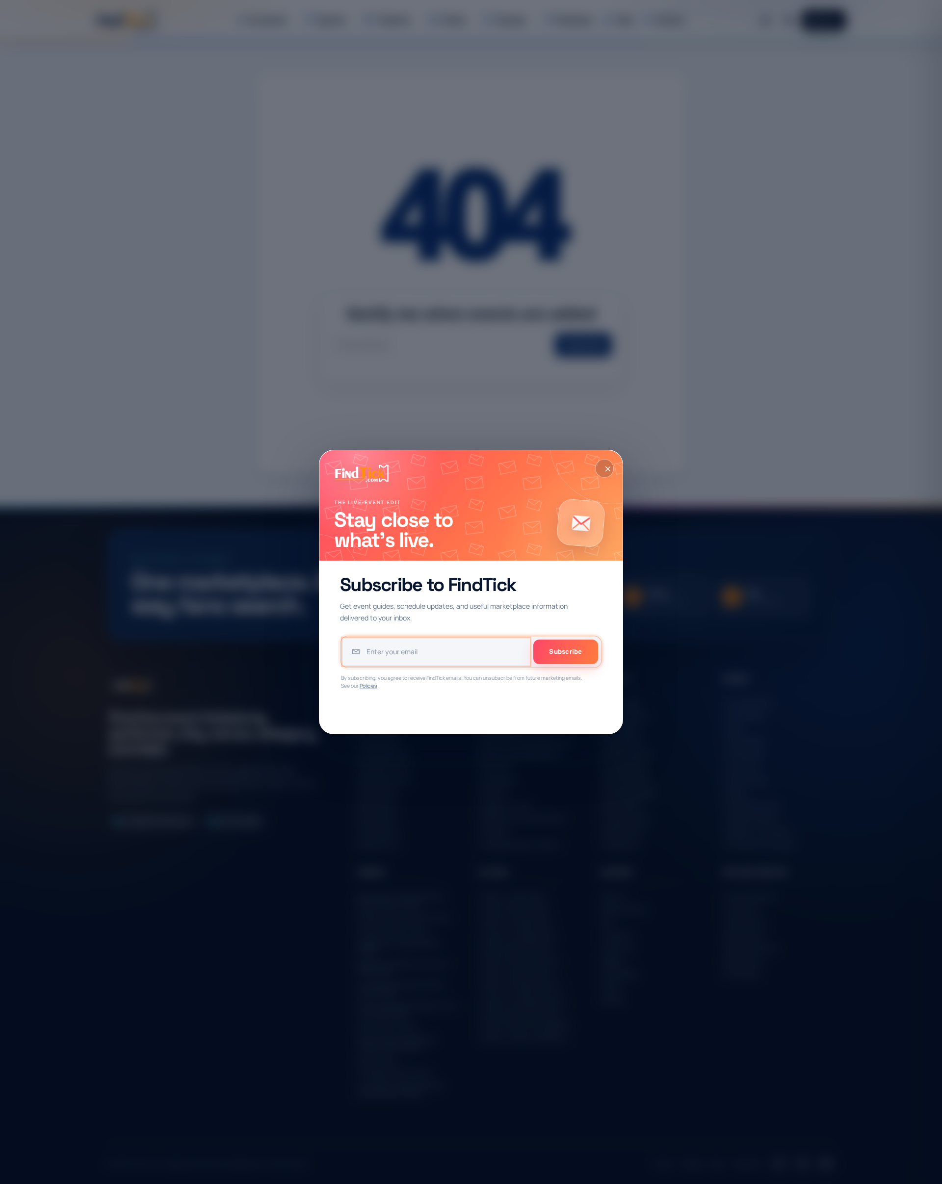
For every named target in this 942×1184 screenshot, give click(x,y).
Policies (368, 685)
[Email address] (436, 652)
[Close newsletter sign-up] (604, 468)
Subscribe (565, 651)
